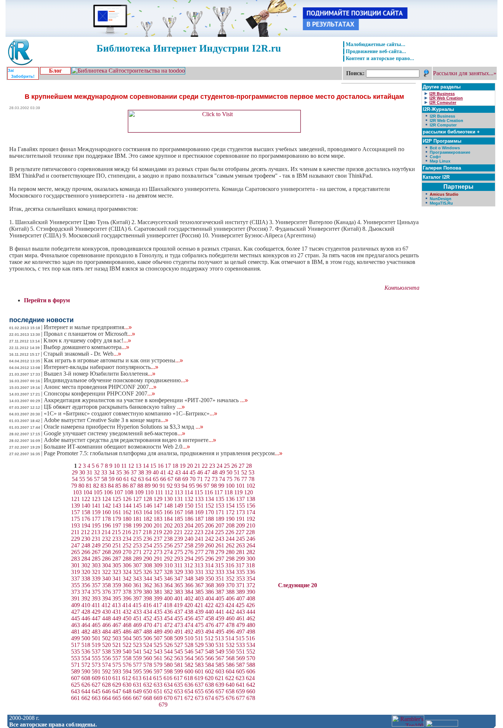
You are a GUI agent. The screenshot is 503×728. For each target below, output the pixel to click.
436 (168, 612)
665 (116, 698)
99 (221, 486)
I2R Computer (443, 125)
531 (219, 645)
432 (127, 612)
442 (230, 612)
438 (188, 612)
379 (137, 592)
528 (188, 645)
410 (85, 605)
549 (219, 651)
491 (178, 631)
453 (158, 618)
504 (127, 638)
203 (178, 525)
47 (207, 472)
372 (250, 585)
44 (185, 472)
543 (158, 651)
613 (137, 678)
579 (158, 665)
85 (118, 486)
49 (222, 472)
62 (134, 479)
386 (209, 592)
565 (199, 658)
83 (103, 486)
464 (85, 625)
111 (159, 492)
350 (209, 578)
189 (219, 519)
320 (85, 572)
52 (244, 472)
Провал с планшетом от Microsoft (89, 334)
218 (147, 532)
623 (240, 678)
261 (219, 545)
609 (96, 678)
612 (126, 678)
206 (209, 525)
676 (230, 698)
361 (137, 585)
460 (230, 618)
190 (230, 519)
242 (209, 539)
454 (168, 618)
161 (116, 512)
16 (160, 466)
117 (218, 492)
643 (75, 691)
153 (219, 505)
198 (127, 525)
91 (162, 486)
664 (106, 698)
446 (85, 618)
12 (131, 466)
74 (222, 479)
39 (148, 472)
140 (85, 505)
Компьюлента (401, 288)
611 (116, 678)
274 (168, 552)
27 (242, 466)
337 (75, 578)
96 (199, 486)
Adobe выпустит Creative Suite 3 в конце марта (106, 420)
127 (137, 499)
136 (230, 499)
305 (116, 565)
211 (75, 532)
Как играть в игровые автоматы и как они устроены (113, 360)
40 (156, 472)
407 (240, 598)
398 (147, 598)
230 (85, 539)
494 (209, 631)
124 (106, 499)
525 (158, 645)
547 (199, 651)
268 (106, 552)
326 (147, 572)
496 (230, 631)
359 (116, 585)
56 (89, 479)
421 (198, 605)
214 (106, 532)
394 (106, 598)
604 (230, 671)
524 (147, 645)
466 (106, 625)
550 (230, 651)
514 (229, 638)
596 (147, 671)
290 (147, 558)
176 (85, 519)
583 (199, 665)
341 (116, 578)
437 (178, 612)
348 (188, 578)
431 (116, 612)
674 (209, 698)
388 (230, 592)
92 (170, 486)
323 (116, 572)
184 (168, 519)
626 (85, 685)
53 (251, 472)
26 (234, 466)
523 (137, 645)
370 (230, 585)
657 (219, 691)
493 (199, 631)
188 (209, 519)
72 (207, 479)
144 (127, 505)
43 (178, 472)
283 (75, 558)
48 (215, 472)
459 (219, 618)
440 (209, 612)
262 (230, 545)
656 (209, 691)
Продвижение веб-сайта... (376, 51)
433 (137, 612)
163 (137, 512)
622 (229, 678)
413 (116, 605)
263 (240, 545)
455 (178, 618)
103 (77, 492)
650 (147, 691)
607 (75, 678)
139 (75, 505)
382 (168, 592)
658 (230, 691)
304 (106, 565)
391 (75, 598)
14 (146, 466)
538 (106, 651)
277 (199, 552)
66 (163, 479)
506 (147, 638)
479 (240, 625)
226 (229, 532)
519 (96, 645)
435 (158, 612)
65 (156, 479)
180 (127, 519)
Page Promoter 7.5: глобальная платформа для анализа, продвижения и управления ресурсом (163, 453)
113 (179, 492)
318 (250, 565)
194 (85, 525)
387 (219, 592)
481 (75, 631)
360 (127, 585)
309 (158, 565)
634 (168, 685)
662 (85, 698)
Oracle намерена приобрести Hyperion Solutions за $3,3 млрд (123, 427)
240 (188, 539)
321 (96, 572)
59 (112, 479)
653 (178, 691)
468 (127, 625)
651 (158, 691)
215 (116, 532)
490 (168, 631)
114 (188, 492)
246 (250, 539)
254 (147, 545)
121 (75, 499)
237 (158, 539)
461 (240, 618)
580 (168, 665)
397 (137, 598)
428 (85, 612)
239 (178, 539)
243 (219, 539)
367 (199, 585)
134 (209, 499)
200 (147, 525)
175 (75, 519)
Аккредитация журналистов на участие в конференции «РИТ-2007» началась (146, 400)
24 (219, 466)
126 (127, 499)
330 (188, 572)
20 (190, 466)
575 (116, 665)
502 (106, 638)
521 (116, 645)
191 (240, 519)
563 (178, 658)
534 (250, 645)
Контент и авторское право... (380, 58)
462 (250, 618)
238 (168, 539)
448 (106, 618)
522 (127, 645)
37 (134, 472)
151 (199, 505)
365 (178, 585)
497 (240, 631)
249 (96, 545)
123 (96, 499)
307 (137, 565)
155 (240, 505)
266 (85, 552)
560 (147, 658)
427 (75, 612)
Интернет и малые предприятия (88, 327)
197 (116, 525)
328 (168, 572)
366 (188, 585)
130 (168, 499)
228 (250, 532)
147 (158, 505)
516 (250, 638)
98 (214, 486)
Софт (435, 156)
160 (106, 512)
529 (199, 645)
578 (147, 665)
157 (75, 512)
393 (96, 598)
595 (137, 671)
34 (112, 472)
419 (178, 605)
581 (178, 665)
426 (250, 605)
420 (188, 605)
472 (168, 625)
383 (178, 592)
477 (219, 625)
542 (147, 651)
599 (178, 671)
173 (240, 512)
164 (147, 512)
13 (138, 466)
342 (127, 578)
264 (250, 545)
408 (250, 598)
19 (183, 466)
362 (147, 585)
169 (199, 512)
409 (75, 605)
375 (96, 592)
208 (230, 525)
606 (250, 671)
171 (219, 512)
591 (96, 671)
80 (81, 486)
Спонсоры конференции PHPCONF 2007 (99, 393)
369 (219, 585)
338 (85, 578)
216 (126, 532)
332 (209, 572)
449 (116, 618)
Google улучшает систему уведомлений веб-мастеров (114, 433)
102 (250, 486)
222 (188, 532)
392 (85, 598)
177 (96, 519)
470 (147, 625)
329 (178, 572)
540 (127, 651)
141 (96, 505)
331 (199, 572)
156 (250, 505)
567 (219, 658)
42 (170, 472)
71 (200, 479)
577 (137, 665)
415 (137, 605)
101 (240, 486)
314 (209, 565)
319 (75, 572)
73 (215, 479)
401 (178, 598)
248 (85, 545)
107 (118, 492)
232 (106, 539)
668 (147, 698)
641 (240, 685)
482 (85, 631)
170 (209, 512)
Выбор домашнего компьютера (86, 347)
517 (75, 645)
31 (89, 472)
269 (116, 552)
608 (85, 678)
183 (158, 519)
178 (106, 519)
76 (237, 479)
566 (209, 658)
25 (227, 466)
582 (188, 665)
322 (106, 572)
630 (127, 685)
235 (137, 539)
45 (193, 472)
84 (111, 486)
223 (198, 532)
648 (127, 691)
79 (74, 486)
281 (240, 552)
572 (85, 665)
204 (188, 525)
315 (219, 565)
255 (158, 545)
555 (96, 658)
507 (158, 638)
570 (250, 658)
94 (184, 486)
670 (168, 698)
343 (137, 578)
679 (163, 704)
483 (96, 631)
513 (219, 638)
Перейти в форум (47, 300)
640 (230, 685)
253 (137, 545)
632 (147, 685)
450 (127, 618)
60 (119, 479)
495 (219, 631)
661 (75, 698)
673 (199, 698)
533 (240, 645)
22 (205, 466)
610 (106, 678)
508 (168, 638)
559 (137, 658)
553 (75, 658)
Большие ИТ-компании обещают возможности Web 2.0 (117, 446)
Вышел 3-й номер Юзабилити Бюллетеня (99, 373)
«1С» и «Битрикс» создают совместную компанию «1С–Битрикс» (130, 413)
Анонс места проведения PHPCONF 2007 (100, 387)
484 (106, 631)
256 (168, 545)
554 (85, 658)
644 (85, 691)
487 (137, 631)
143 (116, 505)
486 (127, 631)
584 (209, 665)
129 (158, 499)
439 (199, 612)
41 (163, 472)
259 (199, 545)
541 (137, 651)
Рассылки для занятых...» (464, 73)
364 (168, 585)
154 (230, 505)
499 (75, 638)
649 (137, 691)
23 (212, 466)
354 (250, 578)
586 (230, 665)
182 (147, 519)
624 (250, 678)
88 (140, 486)
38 (141, 472)
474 (188, 625)
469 (137, 625)
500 (85, 638)
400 (168, 598)
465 (96, 625)
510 (188, 638)
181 (137, 519)
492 (188, 631)
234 (127, 539)
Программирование (450, 152)
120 (248, 492)
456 (188, 618)
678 (250, 698)
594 (127, 671)
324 (127, 572)
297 (219, 558)
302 (85, 565)
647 (116, 691)
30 (82, 472)
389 (240, 592)
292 (168, 558)
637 (199, 685)
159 (96, 512)
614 (147, 678)
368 (209, 585)
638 (209, 685)
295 (199, 558)
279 (219, 552)
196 (106, 525)
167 (178, 512)
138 (250, 499)
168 (188, 512)
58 (104, 479)
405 (219, 598)
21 (197, 466)
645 (96, 691)
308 (147, 565)
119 (238, 492)
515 (240, 638)
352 (230, 578)
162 (127, 512)
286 (106, 558)
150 (188, 505)
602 (209, 671)
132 (188, 499)
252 (127, 545)
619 (198, 678)
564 (188, 658)
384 (188, 592)
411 (96, 605)
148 (168, 505)
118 (228, 492)
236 (147, 539)
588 (250, 665)
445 (75, 618)
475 (199, 625)
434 (147, 612)
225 (219, 532)
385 (199, 592)
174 (250, 512)
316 (229, 565)
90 (155, 486)
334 (230, 572)
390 (250, 592)
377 (116, 592)
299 (240, 558)
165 (158, 512)
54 (75, 479)
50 (229, 472)
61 (126, 479)
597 (158, 671)
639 (219, 685)
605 (240, 671)
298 (230, 558)
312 (188, 565)
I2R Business (442, 116)
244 (230, 539)
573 (96, 665)
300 (250, 558)
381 (158, 592)
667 (137, 698)
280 (230, 552)
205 (199, 525)
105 (98, 492)
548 (209, 651)
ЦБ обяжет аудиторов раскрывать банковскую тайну (114, 407)
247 (75, 545)
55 (82, 479)
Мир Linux (440, 161)
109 (139, 492)
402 (188, 598)
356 (85, 585)
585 (219, 665)
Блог (55, 70)
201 (158, 525)
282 (250, 552)
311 (178, 565)
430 (106, 612)
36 (126, 472)
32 (97, 472)
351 (219, 578)
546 (188, 651)
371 (240, 585)
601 (199, 671)
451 (137, 618)
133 (199, 499)
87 (133, 486)
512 (209, 638)
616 (167, 678)
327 (158, 572)
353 (240, 578)
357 (96, 585)
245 (240, 539)
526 (168, 645)
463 (75, 625)
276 (188, 552)
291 (158, 558)
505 (137, 638)
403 (199, 598)
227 (240, 532)
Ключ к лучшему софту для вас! (87, 340)
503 (116, 638)
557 (116, 658)
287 (116, 558)
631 (137, 685)
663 (96, 698)
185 (178, 519)
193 (75, 525)
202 (168, 525)
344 (147, 578)
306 (127, 565)
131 (178, 499)
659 (240, 691)
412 (106, 605)
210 (250, 525)
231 (96, 539)
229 (75, 539)
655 (199, 691)
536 (85, 651)
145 (137, 505)
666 (127, 698)
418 (167, 605)
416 (147, 605)
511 (199, 638)
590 (85, 671)
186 (188, 519)
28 (249, 466)
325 (137, 572)
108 (128, 492)
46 (200, 472)
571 (75, 665)
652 (168, 691)
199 (137, 525)
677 (240, 698)
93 (177, 486)
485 (116, 631)
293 (178, 558)
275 (178, 552)
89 (148, 486)
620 (209, 678)
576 (127, 665)
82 (96, 486)
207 (219, 525)
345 (158, 578)
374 (85, 592)
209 (240, 525)
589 (75, 671)
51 (237, 472)
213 (95, 532)
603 (219, 671)
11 (124, 466)
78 (251, 479)
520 (106, 645)
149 (178, 505)
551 (240, 651)
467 (116, 625)
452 (147, 618)
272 (147, 552)
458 (209, 618)
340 (106, 578)
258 (188, 545)
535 (75, 651)
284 (85, 558)
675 (219, 698)
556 (106, 658)
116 (208, 492)
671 (178, 698)
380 (147, 592)
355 (75, 585)
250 (106, 545)
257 (178, 545)
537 (96, 651)
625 (75, 685)
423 (219, 605)
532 (230, 645)
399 (158, 598)
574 (106, 665)
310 (168, 565)
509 (178, 638)
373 (75, 592)
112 (169, 492)
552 (250, 651)
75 (229, 479)
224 (209, 532)
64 (148, 479)
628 (106, 685)
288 (127, 558)
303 (96, 565)
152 (209, 505)
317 (240, 565)
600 (188, 671)
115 (198, 492)
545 (178, 651)
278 (209, 552)
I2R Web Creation (446, 120)
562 (168, 658)
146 (147, 505)
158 (85, 512)
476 (209, 625)
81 (89, 486)
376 (106, 592)
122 (85, 499)
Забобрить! (23, 76)
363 (158, 585)
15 (153, 466)
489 (158, 631)
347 (178, 578)
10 (117, 466)
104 (87, 492)
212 (85, 532)
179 (116, 519)
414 (126, 605)
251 (116, 545)
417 (157, 605)
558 (127, 658)
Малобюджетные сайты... (375, 44)
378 (127, 592)
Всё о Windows (445, 148)
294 (188, 558)
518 (85, 645)
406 (230, 598)
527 (178, 645)
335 (240, 572)
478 (230, 625)
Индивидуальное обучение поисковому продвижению (116, 380)
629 (116, 685)
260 (209, 545)
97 (207, 486)
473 (178, 625)
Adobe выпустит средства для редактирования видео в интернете (130, 440)
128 (147, 499)
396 (127, 598)
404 (209, 598)
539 (116, 651)
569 (240, 658)
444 (250, 612)
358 (106, 585)
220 (167, 532)
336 (250, 572)
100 (230, 486)
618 (188, 678)
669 (158, 698)
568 (230, 658)
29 (75, 472)
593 (116, 671)
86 (126, 486)
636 (188, 685)
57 (97, 479)
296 (209, 558)
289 (137, 558)
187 (199, 519)
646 (106, 691)
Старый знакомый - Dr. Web (82, 354)
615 (157, 678)
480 (250, 625)
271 (137, 552)
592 (106, 671)
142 (106, 505)
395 (116, 598)
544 (168, 651)
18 (175, 466)
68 (178, 479)
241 (199, 539)
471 (158, 625)
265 (75, 552)
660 (250, 691)
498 (250, 631)
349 (199, 578)
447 (96, 618)
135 (219, 499)
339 (96, 578)
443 (240, 612)
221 (178, 532)
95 (192, 486)
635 (178, 685)
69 (185, 479)
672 (188, 698)
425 (240, 605)
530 (209, 645)
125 (116, 499)
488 (147, 631)
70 (193, 479)
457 (199, 618)
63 (141, 479)
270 (127, 552)
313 (198, 565)
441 (219, 612)
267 (96, 552)
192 (250, 519)
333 (219, 572)
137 (240, 499)
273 (158, 552)
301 (75, 565)
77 (244, 479)
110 (149, 492)
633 (158, 685)
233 (116, 539)
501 (96, 638)
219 (157, 532)
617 (178, 678)
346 (168, 578)
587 (240, 665)
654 (188, 691)
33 (104, 472)
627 (96, 685)
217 (137, 532)
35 (119, 472)
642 (250, 685)
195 (96, 525)
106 (108, 492)
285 (96, 558)
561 (158, 658)
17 (168, 466)
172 (230, 512)
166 (168, 512)
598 (168, 671)
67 (170, 479)
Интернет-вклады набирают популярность (101, 367)
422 (209, 605)
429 (96, 612)
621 (219, 678)
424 (229, 605)
